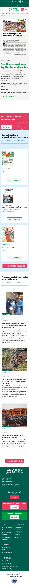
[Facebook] (5, 1)
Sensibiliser (18, 537)
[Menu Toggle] (5, 9)
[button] (26, 9)
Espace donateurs (8, 5)
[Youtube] (12, 1)
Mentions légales (7, 563)
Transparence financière (6, 538)
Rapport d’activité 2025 (8, 248)
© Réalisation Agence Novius (10, 569)
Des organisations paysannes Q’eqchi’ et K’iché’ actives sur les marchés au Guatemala (14, 381)
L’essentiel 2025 (6, 169)
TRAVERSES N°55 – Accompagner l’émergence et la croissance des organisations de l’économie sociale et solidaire (14, 207)
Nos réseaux (5, 530)
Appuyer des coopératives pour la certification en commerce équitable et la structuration (14, 325)
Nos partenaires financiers (6, 533)
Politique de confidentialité (10, 566)
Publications (8, 13)
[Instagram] (15, 1)
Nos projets (18, 532)
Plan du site (5, 561)
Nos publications (7, 552)
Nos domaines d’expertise (19, 528)
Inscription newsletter (20, 5)
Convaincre (18, 534)
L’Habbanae (5, 550)
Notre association (7, 527)
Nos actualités (6, 547)
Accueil (2, 13)
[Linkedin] (19, 1)
